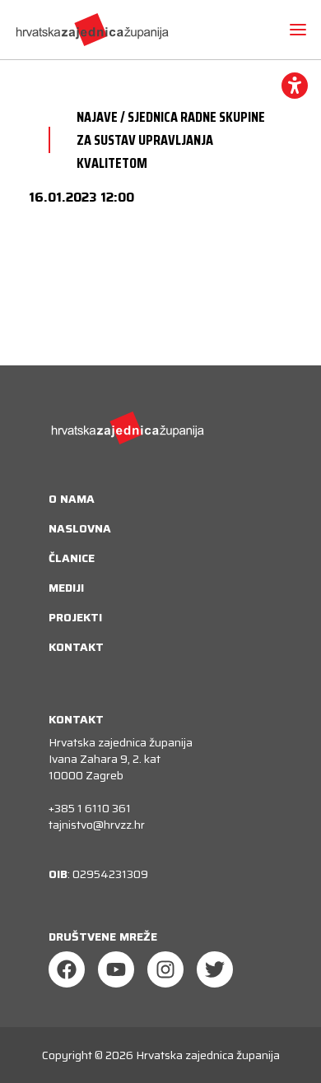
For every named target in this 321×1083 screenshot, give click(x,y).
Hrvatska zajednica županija (208, 1055)
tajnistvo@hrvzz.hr (97, 825)
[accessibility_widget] (294, 85)
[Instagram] (165, 969)
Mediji (66, 588)
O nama (72, 499)
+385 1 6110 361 (90, 808)
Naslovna (80, 528)
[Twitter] (215, 969)
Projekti (75, 617)
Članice (72, 558)
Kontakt (76, 647)
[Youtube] (116, 969)
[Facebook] (67, 969)
